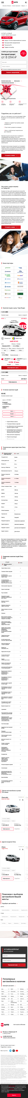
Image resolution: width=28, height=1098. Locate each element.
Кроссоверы (23, 923)
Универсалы (16, 923)
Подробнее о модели (5, 407)
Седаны (9, 923)
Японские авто (13, 916)
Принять (14, 1095)
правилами (14, 76)
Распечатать (8, 338)
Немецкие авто (21, 916)
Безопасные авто (15, 910)
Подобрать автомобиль (9, 903)
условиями (11, 1088)
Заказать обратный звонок (9, 1037)
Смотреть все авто (8, 985)
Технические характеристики (7, 82)
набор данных (12, 1086)
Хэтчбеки (3, 923)
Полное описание (14, 355)
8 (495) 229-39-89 (7, 1036)
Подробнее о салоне (6, 1047)
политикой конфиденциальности (6, 76)
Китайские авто (5, 916)
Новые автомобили (5, 910)
